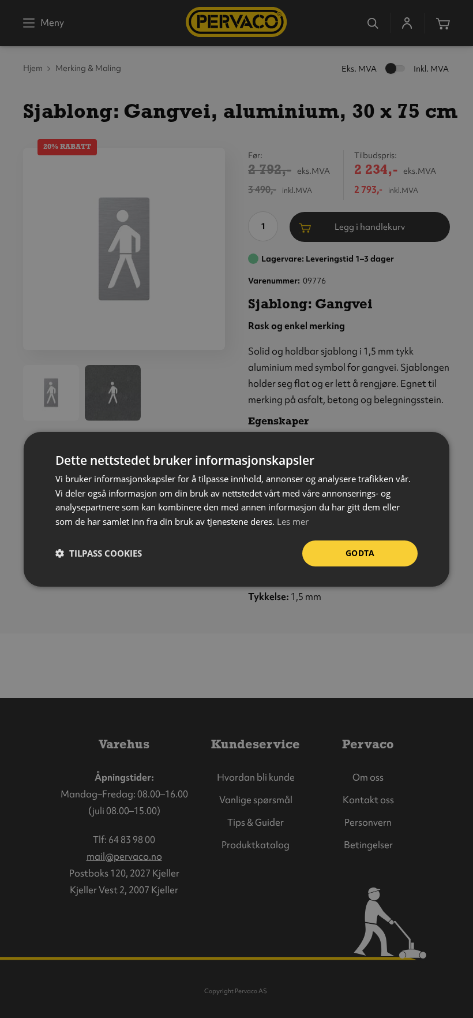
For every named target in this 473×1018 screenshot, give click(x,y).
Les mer (293, 521)
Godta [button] (360, 552)
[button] (98, 553)
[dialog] (236, 508)
